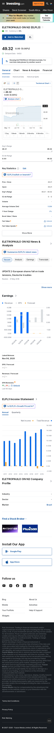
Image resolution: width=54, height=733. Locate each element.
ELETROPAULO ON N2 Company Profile (22, 481)
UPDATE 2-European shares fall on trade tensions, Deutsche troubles (23, 273)
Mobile (5, 605)
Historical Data (18, 77)
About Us (33, 599)
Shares (6, 10)
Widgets (5, 616)
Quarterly (16, 412)
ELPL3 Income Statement (18, 399)
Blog (4, 599)
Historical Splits (33, 77)
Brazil (49, 505)
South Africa (34, 10)
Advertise (33, 605)
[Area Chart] (8, 83)
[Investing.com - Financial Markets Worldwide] (15, 3)
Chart (16, 70)
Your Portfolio (8, 610)
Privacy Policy (7, 710)
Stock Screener (19, 10)
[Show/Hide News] (17, 83)
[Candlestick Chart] (4, 83)
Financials (48, 70)
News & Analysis (31, 70)
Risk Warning (7, 718)
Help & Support (35, 610)
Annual (5, 412)
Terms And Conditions (10, 701)
